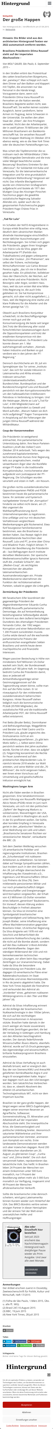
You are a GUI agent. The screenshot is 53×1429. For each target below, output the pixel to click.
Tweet (8, 1341)
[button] (49, 1374)
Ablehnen (26, 1412)
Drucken (9, 1330)
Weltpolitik (10, 29)
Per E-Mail (40, 1345)
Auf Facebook (20, 1341)
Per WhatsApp (25, 1345)
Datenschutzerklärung (28, 1425)
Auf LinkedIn (10, 1345)
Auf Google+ (36, 1341)
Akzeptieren (26, 1404)
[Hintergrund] (15, 3)
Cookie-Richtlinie (12, 1425)
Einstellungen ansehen (26, 1419)
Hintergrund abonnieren (31, 1271)
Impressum (42, 1425)
